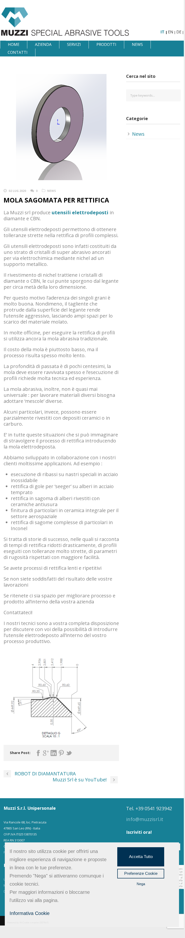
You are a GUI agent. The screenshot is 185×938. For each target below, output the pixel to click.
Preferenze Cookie (140, 873)
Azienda (43, 44)
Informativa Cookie (30, 913)
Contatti (18, 52)
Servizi (74, 44)
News (137, 44)
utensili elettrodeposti (80, 212)
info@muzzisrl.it (144, 819)
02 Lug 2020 (17, 191)
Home (13, 44)
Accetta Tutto (141, 856)
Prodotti (106, 44)
